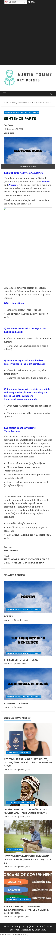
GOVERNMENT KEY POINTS (18, 752)
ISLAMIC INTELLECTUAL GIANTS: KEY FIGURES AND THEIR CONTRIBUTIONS (25, 811)
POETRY (8, 616)
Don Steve (8, 125)
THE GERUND (11, 549)
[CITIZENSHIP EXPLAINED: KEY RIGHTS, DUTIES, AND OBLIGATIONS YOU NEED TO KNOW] (28, 739)
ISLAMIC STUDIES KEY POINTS (20, 803)
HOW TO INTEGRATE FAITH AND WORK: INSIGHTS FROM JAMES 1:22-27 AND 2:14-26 (28, 860)
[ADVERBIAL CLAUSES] (28, 684)
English (12, 2)
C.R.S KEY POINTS (14, 849)
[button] (4, 93)
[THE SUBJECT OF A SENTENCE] (28, 640)
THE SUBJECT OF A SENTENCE (21, 660)
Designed (26, 929)
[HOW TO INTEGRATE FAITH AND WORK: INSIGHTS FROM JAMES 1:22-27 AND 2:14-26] (28, 836)
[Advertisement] (28, 34)
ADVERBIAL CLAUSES (16, 703)
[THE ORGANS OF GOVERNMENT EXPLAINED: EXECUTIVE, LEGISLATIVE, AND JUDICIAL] (28, 887)
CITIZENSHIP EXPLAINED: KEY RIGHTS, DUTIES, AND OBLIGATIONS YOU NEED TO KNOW (28, 763)
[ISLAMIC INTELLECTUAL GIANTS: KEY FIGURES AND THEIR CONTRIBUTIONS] (28, 790)
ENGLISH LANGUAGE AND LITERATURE (22, 113)
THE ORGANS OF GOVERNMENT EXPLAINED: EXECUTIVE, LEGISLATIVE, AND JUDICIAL (26, 910)
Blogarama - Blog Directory (14, 934)
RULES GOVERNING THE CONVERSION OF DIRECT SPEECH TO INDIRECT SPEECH (26, 559)
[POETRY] (28, 597)
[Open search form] (51, 93)
